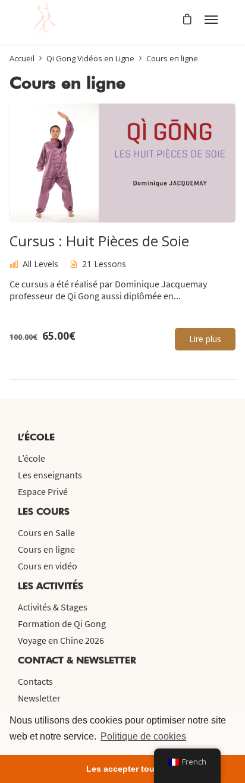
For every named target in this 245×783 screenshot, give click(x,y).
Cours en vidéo (47, 566)
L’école (31, 458)
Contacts (35, 681)
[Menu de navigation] (211, 19)
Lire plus (205, 338)
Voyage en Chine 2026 (61, 640)
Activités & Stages (52, 607)
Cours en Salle (46, 532)
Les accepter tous (122, 768)
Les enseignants (50, 475)
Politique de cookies (143, 736)
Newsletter (39, 698)
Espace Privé (43, 491)
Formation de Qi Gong (62, 623)
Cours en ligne (46, 549)
